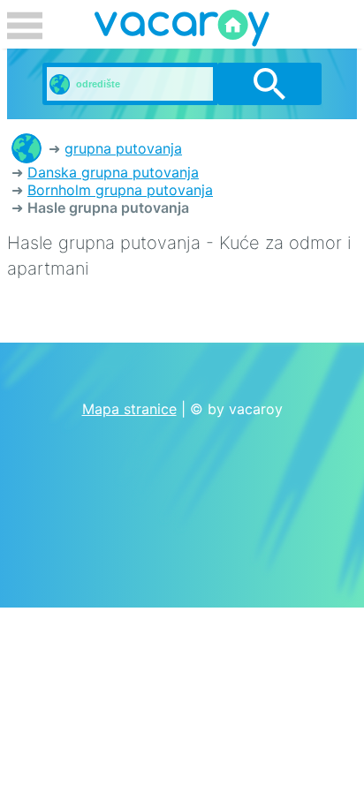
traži (269, 84)
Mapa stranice (129, 409)
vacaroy (182, 31)
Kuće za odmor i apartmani (26, 148)
